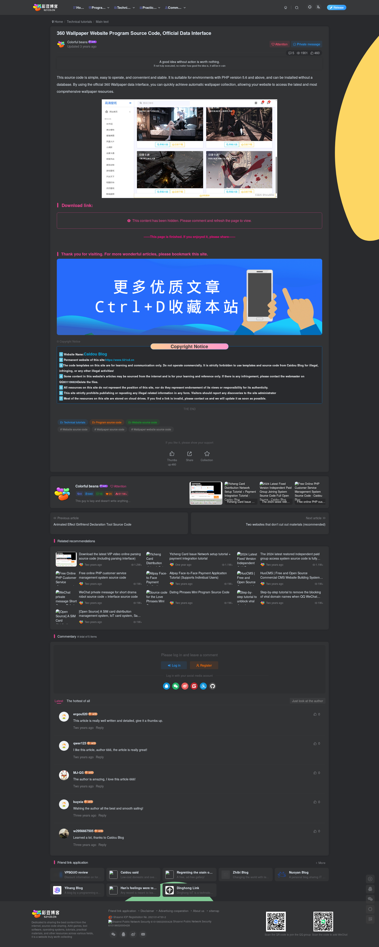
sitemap (214, 911)
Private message (308, 44)
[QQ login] (166, 686)
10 (100, 494)
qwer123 (79, 743)
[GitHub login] (212, 686)
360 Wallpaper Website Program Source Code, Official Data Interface (134, 32)
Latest (59, 701)
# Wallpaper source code (109, 429)
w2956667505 (83, 831)
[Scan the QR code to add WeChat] (370, 899)
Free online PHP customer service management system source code (102, 575)
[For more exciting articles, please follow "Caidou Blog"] (189, 296)
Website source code (144, 422)
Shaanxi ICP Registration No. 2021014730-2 (139, 917)
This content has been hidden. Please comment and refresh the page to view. (191, 220)
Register (206, 665)
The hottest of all (78, 701)
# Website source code (74, 429)
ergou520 (80, 714)
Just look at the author (307, 701)
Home (58, 21)
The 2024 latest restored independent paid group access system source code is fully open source (290, 558)
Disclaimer (147, 911)
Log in (176, 665)
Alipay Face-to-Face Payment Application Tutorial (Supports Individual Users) (198, 575)
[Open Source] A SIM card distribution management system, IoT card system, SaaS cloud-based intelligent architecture (110, 615)
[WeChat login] (175, 686)
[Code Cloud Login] (194, 686)
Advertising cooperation (173, 911)
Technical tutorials (79, 21)
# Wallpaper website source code (151, 429)
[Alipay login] (203, 686)
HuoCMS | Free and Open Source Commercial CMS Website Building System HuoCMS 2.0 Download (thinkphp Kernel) (290, 577)
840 (90, 494)
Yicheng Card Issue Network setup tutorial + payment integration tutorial (200, 556)
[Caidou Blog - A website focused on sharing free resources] (45, 913)
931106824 (70, 382)
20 (110, 494)
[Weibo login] (184, 686)
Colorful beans (77, 42)
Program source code (109, 422)
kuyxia (78, 801)
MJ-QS (78, 772)
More (321, 863)
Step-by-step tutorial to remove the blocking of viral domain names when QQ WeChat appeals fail (290, 596)
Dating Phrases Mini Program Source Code (199, 592)
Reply (100, 727)
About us (198, 911)
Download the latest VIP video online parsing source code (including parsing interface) (110, 556)
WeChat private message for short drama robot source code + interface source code (108, 594)
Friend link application (122, 911)
